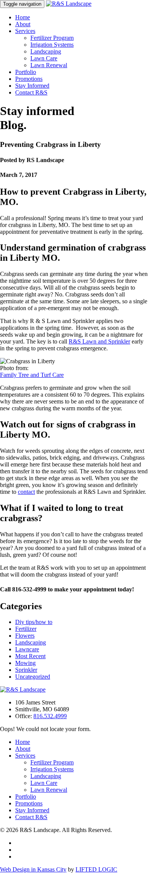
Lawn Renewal (48, 65)
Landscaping (45, 51)
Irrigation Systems (52, 44)
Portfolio (25, 72)
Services (25, 31)
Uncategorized (32, 676)
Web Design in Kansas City (33, 869)
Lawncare (27, 649)
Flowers (25, 635)
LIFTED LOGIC (96, 869)
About (22, 24)
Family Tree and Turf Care (32, 375)
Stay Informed (32, 85)
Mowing (25, 663)
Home (22, 17)
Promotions (29, 79)
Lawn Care (43, 58)
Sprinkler (26, 670)
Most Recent (30, 656)
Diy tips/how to (33, 622)
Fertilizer (25, 629)
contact (26, 492)
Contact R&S (31, 92)
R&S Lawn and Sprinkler (99, 341)
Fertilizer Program (52, 38)
